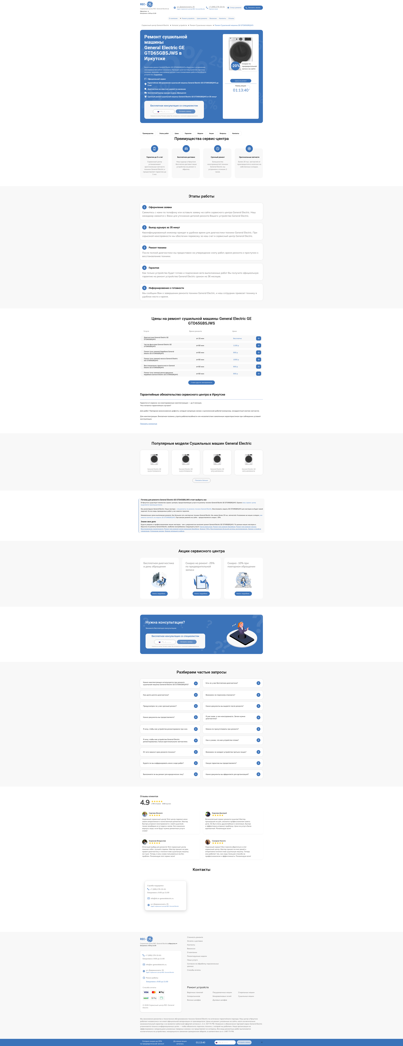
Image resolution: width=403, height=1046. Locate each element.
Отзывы (231, 18)
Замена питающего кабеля (174, 531)
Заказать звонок (254, 8)
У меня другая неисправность (201, 382)
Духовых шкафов (220, 1000)
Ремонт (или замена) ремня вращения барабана (181, 529)
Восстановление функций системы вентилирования (228, 529)
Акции (211, 133)
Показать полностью (148, 424)
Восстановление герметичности (152, 529)
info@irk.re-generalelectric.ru (162, 898)
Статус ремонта (235, 8)
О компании (173, 18)
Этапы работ (164, 133)
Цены (177, 133)
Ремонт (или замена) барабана (224, 527)
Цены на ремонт (241, 81)
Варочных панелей (195, 992)
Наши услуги (192, 960)
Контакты (222, 18)
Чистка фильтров (206, 527)
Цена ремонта (202, 18)
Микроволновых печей (222, 996)
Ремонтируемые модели (197, 956)
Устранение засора (157, 531)
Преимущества (148, 133)
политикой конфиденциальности (189, 116)
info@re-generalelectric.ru (156, 964)
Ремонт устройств (188, 18)
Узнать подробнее (158, 593)
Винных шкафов (194, 1000)
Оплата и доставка (195, 941)
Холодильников (193, 996)
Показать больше (201, 480)
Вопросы (223, 133)
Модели (200, 133)
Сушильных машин (246, 996)
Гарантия (188, 133)
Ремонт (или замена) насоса (246, 527)
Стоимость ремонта (195, 937)
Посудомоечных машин (222, 992)
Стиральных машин (246, 992)
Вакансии (213, 18)
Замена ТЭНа (205, 529)
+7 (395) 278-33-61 (217, 7)
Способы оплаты (194, 970)
